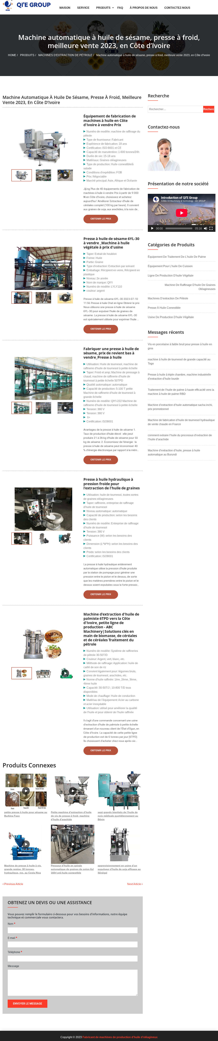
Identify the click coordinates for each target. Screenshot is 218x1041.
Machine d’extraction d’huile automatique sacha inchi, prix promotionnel (180, 406)
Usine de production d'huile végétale (171, 317)
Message (13, 966)
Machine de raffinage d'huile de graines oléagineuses (190, 286)
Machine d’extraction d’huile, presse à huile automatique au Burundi (174, 452)
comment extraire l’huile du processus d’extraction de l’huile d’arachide (180, 437)
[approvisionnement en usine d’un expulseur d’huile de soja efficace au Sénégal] (119, 844)
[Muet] (205, 228)
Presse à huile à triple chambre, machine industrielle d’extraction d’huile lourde (179, 376)
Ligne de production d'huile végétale (170, 275)
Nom (11, 924)
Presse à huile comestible (164, 307)
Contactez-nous (177, 7)
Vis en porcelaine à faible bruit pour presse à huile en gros (180, 346)
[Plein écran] (211, 228)
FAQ (120, 7)
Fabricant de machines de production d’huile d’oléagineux (120, 1037)
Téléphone (15, 952)
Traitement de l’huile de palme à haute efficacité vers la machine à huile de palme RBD (181, 391)
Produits (103, 7)
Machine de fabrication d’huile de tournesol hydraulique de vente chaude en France (181, 422)
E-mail (12, 938)
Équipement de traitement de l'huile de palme (177, 256)
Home (12, 55)
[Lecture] (152, 228)
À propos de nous (144, 7)
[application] (181, 213)
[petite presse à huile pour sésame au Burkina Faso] (26, 791)
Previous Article (13, 884)
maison (64, 7)
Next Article (134, 884)
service (83, 7)
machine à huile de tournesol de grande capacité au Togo (179, 361)
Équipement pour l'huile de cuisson (170, 266)
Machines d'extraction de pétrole (65, 55)
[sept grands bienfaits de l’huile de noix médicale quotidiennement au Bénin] (119, 791)
